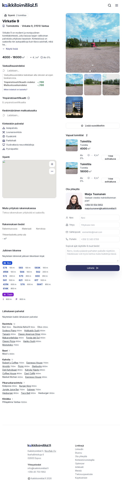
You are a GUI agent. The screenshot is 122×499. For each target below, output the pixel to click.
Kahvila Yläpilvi (32, 370)
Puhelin (72, 239)
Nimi (71, 217)
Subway (31, 389)
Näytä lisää (12, 49)
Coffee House (9, 373)
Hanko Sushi (29, 341)
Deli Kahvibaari (9, 370)
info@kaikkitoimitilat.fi (38, 468)
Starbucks (37, 366)
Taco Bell (25, 393)
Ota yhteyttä (81, 456)
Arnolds (6, 366)
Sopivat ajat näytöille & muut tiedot (82, 246)
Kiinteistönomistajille (84, 460)
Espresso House (34, 362)
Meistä (78, 470)
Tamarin (6, 334)
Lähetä (90, 268)
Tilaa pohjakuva (110, 157)
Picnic (21, 366)
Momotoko (7, 345)
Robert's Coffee (10, 362)
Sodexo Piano (9, 330)
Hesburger (7, 393)
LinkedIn (79, 449)
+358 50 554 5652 (94, 205)
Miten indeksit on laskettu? (15, 89)
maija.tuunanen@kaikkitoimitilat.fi (100, 208)
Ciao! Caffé (29, 373)
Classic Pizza (8, 341)
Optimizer (80, 463)
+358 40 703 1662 (37, 472)
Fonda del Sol (33, 337)
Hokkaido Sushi (32, 330)
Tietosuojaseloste (84, 474)
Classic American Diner (29, 334)
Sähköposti (74, 232)
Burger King (25, 386)
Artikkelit (79, 467)
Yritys (72, 225)
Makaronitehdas (10, 337)
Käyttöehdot (81, 478)
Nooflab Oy (50, 451)
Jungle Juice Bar (10, 389)
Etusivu (78, 452)
